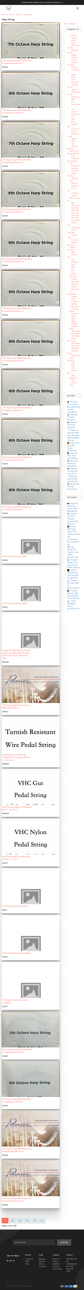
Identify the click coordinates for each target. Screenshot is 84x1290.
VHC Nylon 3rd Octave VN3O (14, 556)
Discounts (42, 1266)
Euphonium (73, 186)
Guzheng (72, 262)
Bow (69, 163)
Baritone (72, 183)
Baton (71, 43)
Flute (71, 380)
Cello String (73, 336)
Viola (71, 365)
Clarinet (72, 383)
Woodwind (72, 378)
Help (27, 1264)
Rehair (71, 316)
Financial (72, 314)
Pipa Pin (72, 112)
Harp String (28, 15)
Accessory (72, 35)
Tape (71, 141)
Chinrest (72, 60)
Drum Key (72, 284)
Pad (70, 102)
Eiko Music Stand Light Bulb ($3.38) (72, 463)
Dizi (70, 269)
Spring (71, 131)
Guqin (71, 267)
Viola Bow (72, 168)
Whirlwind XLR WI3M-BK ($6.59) (72, 425)
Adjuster (72, 38)
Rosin (71, 122)
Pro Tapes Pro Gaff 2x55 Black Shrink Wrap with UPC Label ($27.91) (73, 407)
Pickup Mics (73, 114)
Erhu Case (72, 215)
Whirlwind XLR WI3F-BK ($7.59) (72, 417)
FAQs (27, 1261)
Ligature (72, 89)
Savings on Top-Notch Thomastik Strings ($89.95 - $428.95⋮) (73, 519)
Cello (71, 368)
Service (70, 311)
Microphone (73, 306)
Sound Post (73, 129)
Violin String (73, 331)
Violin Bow (73, 166)
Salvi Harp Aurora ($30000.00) (73, 542)
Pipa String (73, 348)
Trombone (72, 193)
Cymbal (71, 279)
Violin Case (73, 205)
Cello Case (73, 210)
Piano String (73, 356)
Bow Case (72, 213)
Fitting (71, 77)
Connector (73, 301)
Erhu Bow (72, 178)
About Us (56, 1259)
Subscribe (64, 1242)
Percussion (72, 277)
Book (71, 156)
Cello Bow (72, 171)
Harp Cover (73, 220)
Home (4, 14)
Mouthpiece (73, 97)
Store (11, 15)
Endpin (71, 75)
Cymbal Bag (73, 227)
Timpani (72, 287)
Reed (71, 119)
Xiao (70, 272)
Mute (71, 99)
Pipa (70, 259)
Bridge (71, 55)
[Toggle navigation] (77, 8)
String (18, 15)
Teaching (72, 326)
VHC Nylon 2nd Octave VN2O (14, 603)
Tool (70, 144)
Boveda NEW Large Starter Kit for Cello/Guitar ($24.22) (73, 531)
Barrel (71, 40)
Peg (70, 109)
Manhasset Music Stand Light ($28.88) (72, 455)
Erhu (70, 264)
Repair (71, 321)
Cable (71, 299)
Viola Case (73, 208)
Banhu (71, 252)
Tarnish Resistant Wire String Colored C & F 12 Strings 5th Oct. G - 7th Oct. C (16, 757)
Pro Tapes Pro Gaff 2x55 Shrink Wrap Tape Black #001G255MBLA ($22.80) (73, 435)
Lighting (72, 304)
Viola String (73, 333)
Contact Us (29, 1259)
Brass (70, 181)
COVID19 (71, 274)
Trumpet (72, 195)
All (77, 29)
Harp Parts (73, 82)
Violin (71, 363)
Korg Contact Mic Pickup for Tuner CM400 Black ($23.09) (73, 552)
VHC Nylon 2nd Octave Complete (16, 953)
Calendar (72, 57)
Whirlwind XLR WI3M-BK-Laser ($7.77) (72, 471)
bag (70, 203)
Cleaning (72, 67)
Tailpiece (72, 139)
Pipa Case (72, 218)
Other (70, 385)
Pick (70, 117)
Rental (71, 319)
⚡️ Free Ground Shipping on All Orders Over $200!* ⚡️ (42, 2)
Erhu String (73, 346)
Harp (71, 375)
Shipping (72, 324)
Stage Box (73, 309)
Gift (70, 80)
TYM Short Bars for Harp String (15, 906)
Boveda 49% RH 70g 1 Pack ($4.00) (73, 486)
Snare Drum (73, 289)
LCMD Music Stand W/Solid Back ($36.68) (72, 479)
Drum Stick (73, 282)
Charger (72, 296)
